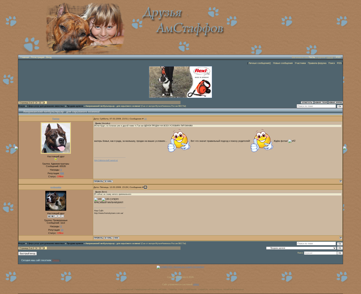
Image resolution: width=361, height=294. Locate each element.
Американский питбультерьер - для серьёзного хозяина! (112, 106)
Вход (48, 57)
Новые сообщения (283, 63)
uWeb (196, 284)
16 (145, 119)
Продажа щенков (75, 106)
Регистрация (37, 57)
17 (145, 187)
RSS (338, 57)
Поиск (331, 63)
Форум (21, 106)
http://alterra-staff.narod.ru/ (106, 160)
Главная (24, 57)
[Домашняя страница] (116, 238)
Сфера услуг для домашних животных (46, 106)
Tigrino (55, 119)
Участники (300, 63)
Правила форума (317, 63)
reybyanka (55, 187)
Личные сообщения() (260, 63)
